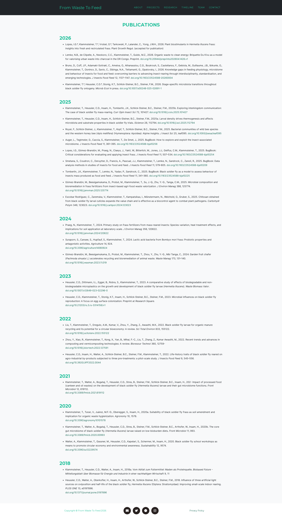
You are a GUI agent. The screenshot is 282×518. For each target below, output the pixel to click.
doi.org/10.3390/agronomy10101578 (85, 420)
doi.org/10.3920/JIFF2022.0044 (83, 362)
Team (201, 7)
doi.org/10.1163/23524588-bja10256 (137, 143)
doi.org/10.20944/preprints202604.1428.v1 (164, 58)
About (138, 7)
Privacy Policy (196, 510)
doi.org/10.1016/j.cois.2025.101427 (168, 112)
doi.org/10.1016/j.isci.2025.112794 (176, 122)
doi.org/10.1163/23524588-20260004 (152, 77)
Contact (214, 7)
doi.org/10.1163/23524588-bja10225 (169, 175)
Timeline (188, 7)
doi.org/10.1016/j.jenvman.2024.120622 (87, 233)
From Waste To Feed (80, 7)
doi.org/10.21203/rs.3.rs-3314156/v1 (85, 305)
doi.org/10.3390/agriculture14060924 (86, 247)
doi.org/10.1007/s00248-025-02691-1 (141, 88)
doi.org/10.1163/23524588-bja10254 (194, 154)
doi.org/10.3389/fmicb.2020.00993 (85, 434)
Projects (153, 7)
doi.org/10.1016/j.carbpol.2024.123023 (109, 205)
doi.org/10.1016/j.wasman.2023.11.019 (86, 262)
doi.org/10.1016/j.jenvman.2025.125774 (86, 190)
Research (170, 7)
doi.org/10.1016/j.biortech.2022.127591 (86, 347)
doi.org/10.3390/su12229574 (81, 449)
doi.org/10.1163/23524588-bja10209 (187, 165)
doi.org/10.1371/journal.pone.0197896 (86, 492)
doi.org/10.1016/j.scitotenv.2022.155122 (87, 333)
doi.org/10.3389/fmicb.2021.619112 (84, 392)
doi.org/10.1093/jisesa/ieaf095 (204, 133)
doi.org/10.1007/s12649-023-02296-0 (86, 290)
